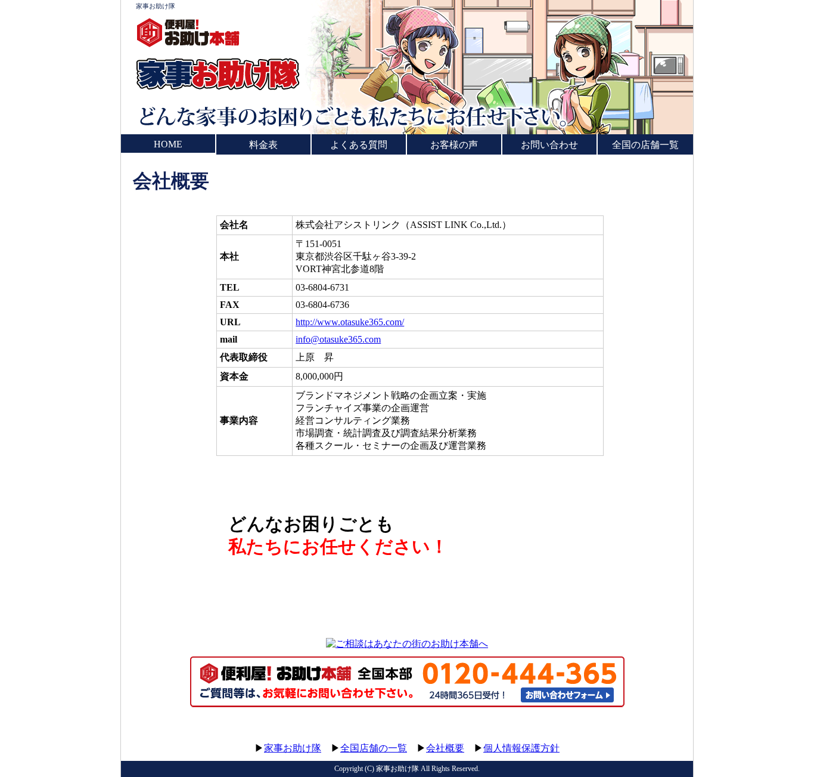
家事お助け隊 (155, 6)
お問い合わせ (549, 145)
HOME (168, 144)
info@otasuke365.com (338, 339)
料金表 (263, 145)
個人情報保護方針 (521, 748)
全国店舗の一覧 (373, 748)
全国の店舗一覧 (645, 145)
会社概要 (445, 748)
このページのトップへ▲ (636, 736)
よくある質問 (358, 145)
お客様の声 (454, 145)
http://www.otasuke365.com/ (350, 322)
